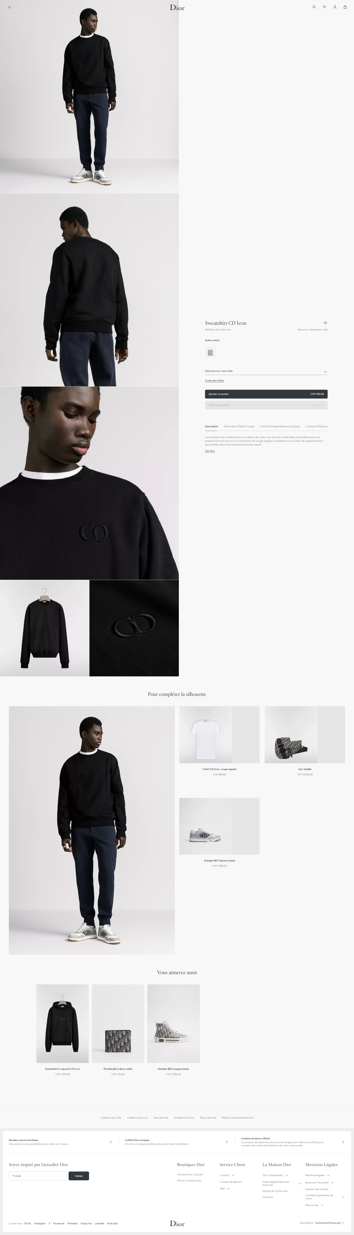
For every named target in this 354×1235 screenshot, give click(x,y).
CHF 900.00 (266, 393)
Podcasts (112, 1223)
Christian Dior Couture (190, 1174)
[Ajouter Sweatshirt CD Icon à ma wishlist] (325, 323)
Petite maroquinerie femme (238, 1117)
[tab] (211, 426)
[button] (89, 96)
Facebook (59, 1223)
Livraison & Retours (231, 1181)
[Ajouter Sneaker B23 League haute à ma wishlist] (199, 992)
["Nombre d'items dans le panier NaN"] (345, 7)
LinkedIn (99, 1223)
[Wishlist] (324, 7)
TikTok (27, 1223)
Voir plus (210, 450)
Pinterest (72, 1223)
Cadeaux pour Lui (137, 1117)
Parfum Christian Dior (189, 1180)
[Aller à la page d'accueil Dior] (177, 7)
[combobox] (266, 372)
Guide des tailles (214, 380)
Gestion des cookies (316, 1189)
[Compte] (335, 7)
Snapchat (86, 1223)
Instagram (40, 1223)
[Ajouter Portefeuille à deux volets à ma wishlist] (144, 992)
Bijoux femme (208, 1117)
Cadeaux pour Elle (110, 1117)
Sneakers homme (184, 1117)
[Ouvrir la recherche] (314, 7)
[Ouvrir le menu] (9, 7)
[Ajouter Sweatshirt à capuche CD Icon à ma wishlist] (88, 992)
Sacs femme (161, 1117)
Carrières (268, 1197)
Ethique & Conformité (275, 1191)
